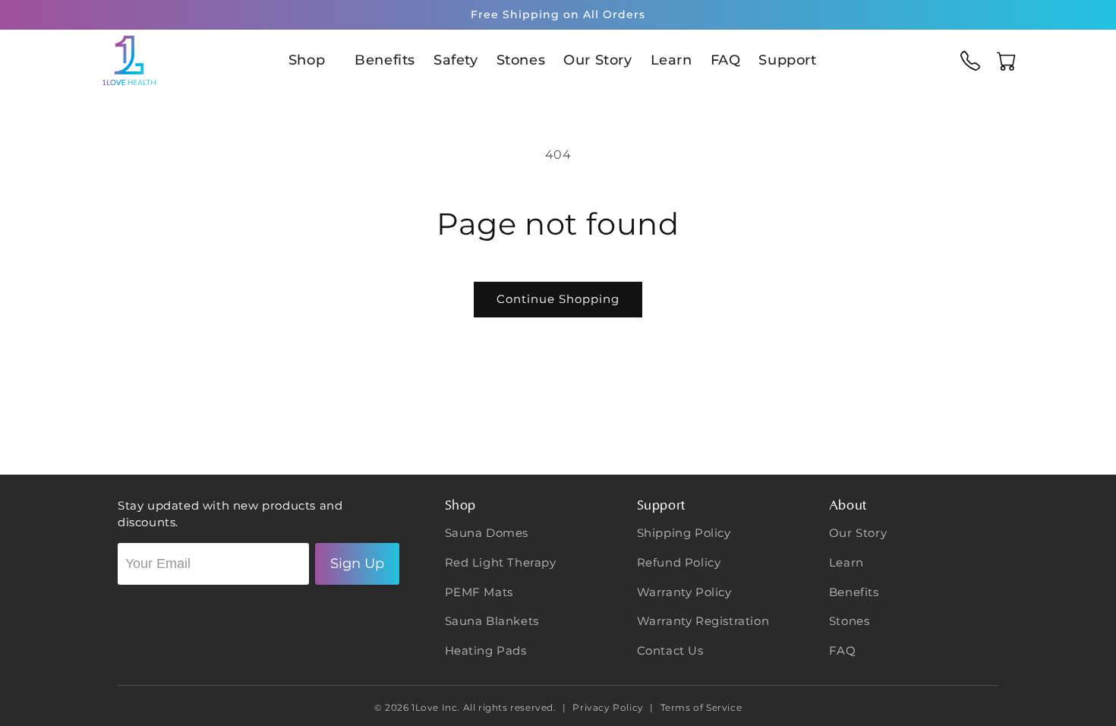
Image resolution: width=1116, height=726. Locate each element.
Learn (846, 562)
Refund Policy (679, 562)
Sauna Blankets (492, 621)
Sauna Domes (487, 533)
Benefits (854, 592)
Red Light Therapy (500, 562)
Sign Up (357, 563)
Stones (849, 621)
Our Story (858, 533)
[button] (312, 60)
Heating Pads (486, 650)
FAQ (842, 650)
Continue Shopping (558, 299)
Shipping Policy (684, 533)
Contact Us (670, 650)
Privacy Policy (608, 707)
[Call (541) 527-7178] (970, 61)
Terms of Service (699, 707)
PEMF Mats (479, 592)
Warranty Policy (684, 592)
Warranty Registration (703, 621)
